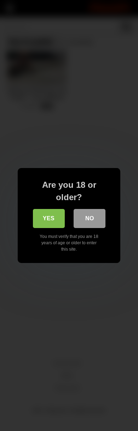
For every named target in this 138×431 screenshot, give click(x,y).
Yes (48, 218)
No (89, 218)
